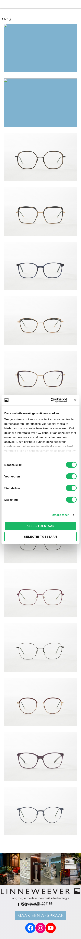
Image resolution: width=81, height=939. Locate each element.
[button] (77, 4)
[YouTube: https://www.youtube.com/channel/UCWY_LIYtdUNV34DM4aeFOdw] (51, 928)
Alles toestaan (41, 526)
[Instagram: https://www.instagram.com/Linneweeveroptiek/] (40, 928)
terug (7, 19)
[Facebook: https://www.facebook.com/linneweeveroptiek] (30, 928)
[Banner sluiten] (75, 400)
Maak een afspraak (40, 915)
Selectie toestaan (40, 536)
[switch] (71, 476)
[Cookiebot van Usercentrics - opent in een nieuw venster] (51, 400)
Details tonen (60, 514)
